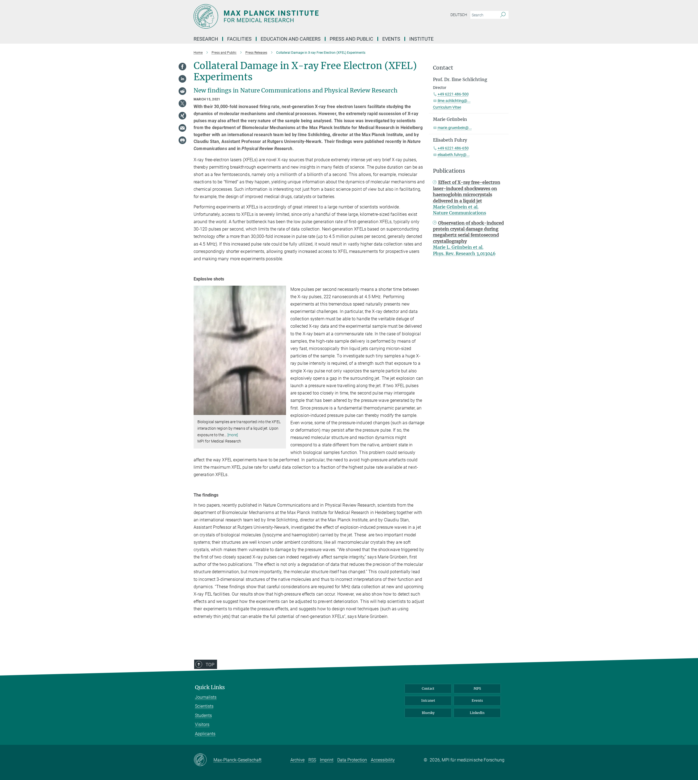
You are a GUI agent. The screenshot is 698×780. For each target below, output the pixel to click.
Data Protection (352, 760)
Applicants (205, 733)
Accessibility (383, 760)
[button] (281, 411)
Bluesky (428, 713)
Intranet (428, 700)
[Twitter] (182, 103)
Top (210, 664)
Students (203, 715)
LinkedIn (477, 713)
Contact (428, 688)
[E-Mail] (182, 128)
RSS (312, 760)
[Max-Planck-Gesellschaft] (203, 760)
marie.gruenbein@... (455, 127)
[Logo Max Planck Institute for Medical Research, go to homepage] (296, 16)
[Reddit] (182, 91)
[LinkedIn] (182, 79)
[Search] (503, 15)
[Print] (182, 140)
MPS (477, 688)
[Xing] (182, 116)
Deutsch (458, 15)
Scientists (204, 706)
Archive (297, 760)
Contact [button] (443, 68)
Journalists (205, 697)
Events (477, 700)
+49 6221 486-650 (453, 148)
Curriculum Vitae (447, 107)
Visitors (202, 724)
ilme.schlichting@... (454, 100)
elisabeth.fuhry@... (454, 155)
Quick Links (210, 687)
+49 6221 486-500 (453, 94)
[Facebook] (182, 66)
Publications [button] (449, 171)
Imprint (326, 760)
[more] (232, 435)
